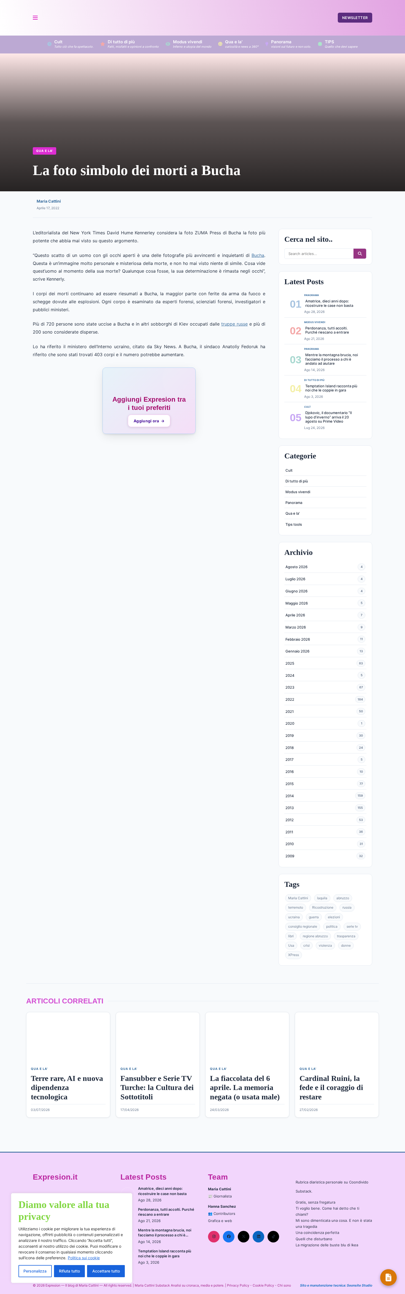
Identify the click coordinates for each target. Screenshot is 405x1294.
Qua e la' (44, 151)
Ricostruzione (322, 907)
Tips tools (293, 524)
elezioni (334, 917)
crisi (306, 945)
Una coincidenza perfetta (317, 1232)
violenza (325, 945)
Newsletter (355, 17)
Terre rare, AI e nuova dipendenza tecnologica (67, 1087)
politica (331, 926)
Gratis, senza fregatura (315, 1202)
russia (347, 907)
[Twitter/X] (243, 1236)
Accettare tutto (106, 1271)
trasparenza (346, 936)
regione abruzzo (315, 936)
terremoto (295, 907)
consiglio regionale (302, 926)
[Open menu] (35, 18)
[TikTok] (273, 1236)
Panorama (293, 502)
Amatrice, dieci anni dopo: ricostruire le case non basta (329, 303)
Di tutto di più (296, 481)
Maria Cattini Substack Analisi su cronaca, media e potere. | (181, 1285)
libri (291, 936)
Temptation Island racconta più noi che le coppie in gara (331, 388)
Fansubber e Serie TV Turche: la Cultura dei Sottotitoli (157, 1087)
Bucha (258, 255)
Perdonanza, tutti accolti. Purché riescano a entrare (327, 330)
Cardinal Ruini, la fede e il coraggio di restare (331, 1087)
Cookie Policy (263, 1285)
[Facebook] (228, 1236)
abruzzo (342, 898)
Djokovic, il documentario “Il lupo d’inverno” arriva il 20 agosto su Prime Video (328, 416)
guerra (314, 917)
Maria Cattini (49, 201)
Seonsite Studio (359, 1285)
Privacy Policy (238, 1285)
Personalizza (35, 1271)
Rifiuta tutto (69, 1271)
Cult (289, 470)
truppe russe (234, 324)
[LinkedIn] (258, 1236)
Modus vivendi (297, 492)
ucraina (294, 917)
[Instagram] (214, 1236)
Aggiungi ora (149, 420)
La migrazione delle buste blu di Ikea (327, 1245)
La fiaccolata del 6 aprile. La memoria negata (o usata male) (245, 1087)
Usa (291, 945)
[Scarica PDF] (388, 1277)
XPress (293, 955)
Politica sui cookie (84, 1257)
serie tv (352, 926)
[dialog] (71, 1238)
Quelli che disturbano (314, 1239)
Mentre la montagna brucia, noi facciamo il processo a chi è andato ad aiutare (331, 359)
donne (346, 945)
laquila (322, 898)
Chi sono (284, 1285)
